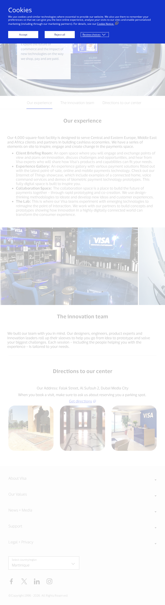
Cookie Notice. (105, 24)
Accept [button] (23, 34)
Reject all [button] (59, 34)
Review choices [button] (91, 34)
